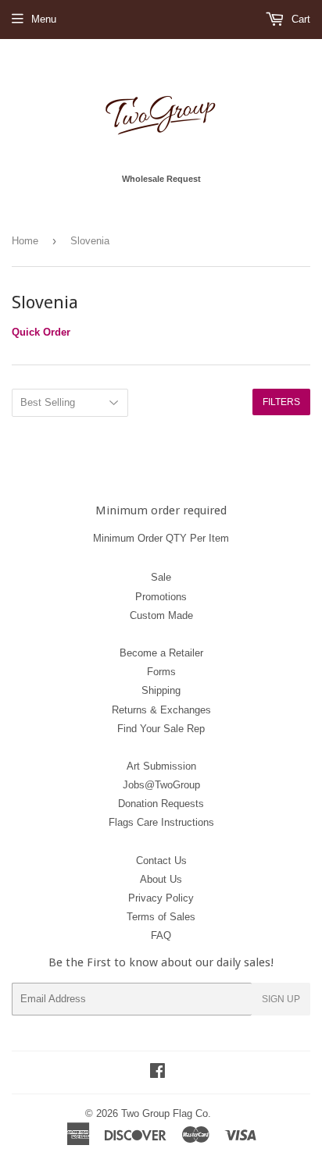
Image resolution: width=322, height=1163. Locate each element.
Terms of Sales (161, 917)
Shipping (161, 690)
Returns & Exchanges (161, 710)
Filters (281, 402)
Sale (161, 577)
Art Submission (161, 766)
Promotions (161, 597)
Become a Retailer (161, 653)
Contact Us (161, 860)
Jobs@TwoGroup (161, 785)
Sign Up (281, 999)
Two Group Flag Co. (166, 1113)
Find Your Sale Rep (161, 728)
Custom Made (161, 615)
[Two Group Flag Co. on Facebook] (157, 1073)
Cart (299, 19)
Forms (161, 672)
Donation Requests (161, 803)
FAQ (161, 935)
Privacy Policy (161, 898)
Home (25, 241)
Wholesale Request (161, 178)
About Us (161, 879)
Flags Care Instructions (161, 822)
